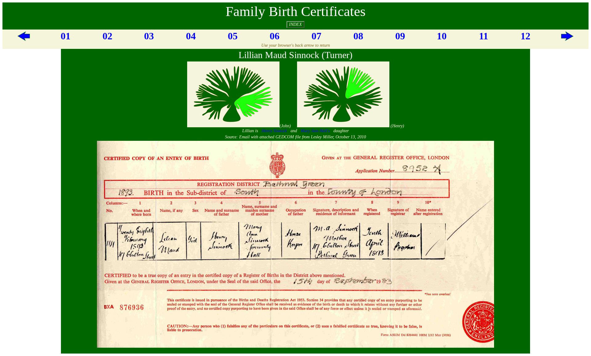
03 (149, 36)
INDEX (295, 24)
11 (483, 36)
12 (525, 36)
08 (358, 36)
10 (442, 36)
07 (316, 36)
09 (400, 36)
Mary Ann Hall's (315, 131)
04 (191, 36)
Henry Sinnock (274, 131)
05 (233, 36)
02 (107, 36)
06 (274, 36)
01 (65, 36)
